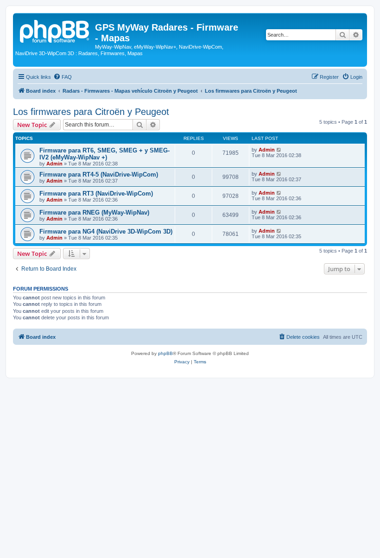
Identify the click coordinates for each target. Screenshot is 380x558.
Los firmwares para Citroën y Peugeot (91, 112)
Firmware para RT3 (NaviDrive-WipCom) (96, 193)
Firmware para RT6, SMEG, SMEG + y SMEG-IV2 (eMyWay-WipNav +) (104, 154)
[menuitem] (62, 76)
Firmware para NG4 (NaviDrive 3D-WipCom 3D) (105, 231)
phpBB (165, 353)
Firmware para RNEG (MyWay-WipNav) (94, 212)
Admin (54, 163)
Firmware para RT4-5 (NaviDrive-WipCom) (98, 174)
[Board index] (55, 30)
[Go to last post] (279, 149)
